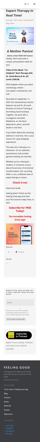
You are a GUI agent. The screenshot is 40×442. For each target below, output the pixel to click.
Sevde (10, 20)
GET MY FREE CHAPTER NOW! (16, 319)
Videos (12, 23)
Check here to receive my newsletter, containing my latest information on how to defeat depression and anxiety (17, 313)
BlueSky (9, 433)
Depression (8, 414)
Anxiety (7, 410)
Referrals (7, 406)
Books (6, 401)
